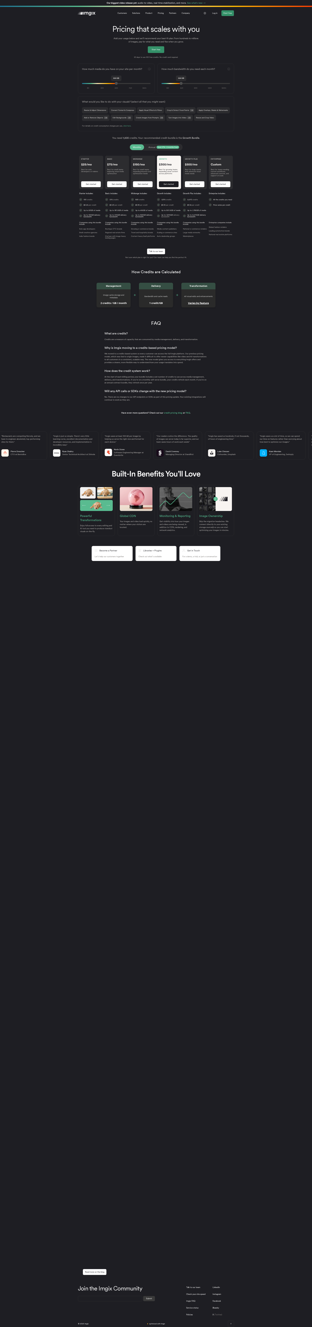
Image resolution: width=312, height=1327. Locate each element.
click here (127, 126)
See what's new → (196, 3)
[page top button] (231, 1324)
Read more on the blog (94, 1272)
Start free (227, 13)
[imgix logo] (86, 13)
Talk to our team (156, 251)
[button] (136, 13)
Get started (91, 184)
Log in (214, 13)
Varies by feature (198, 303)
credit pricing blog (173, 412)
